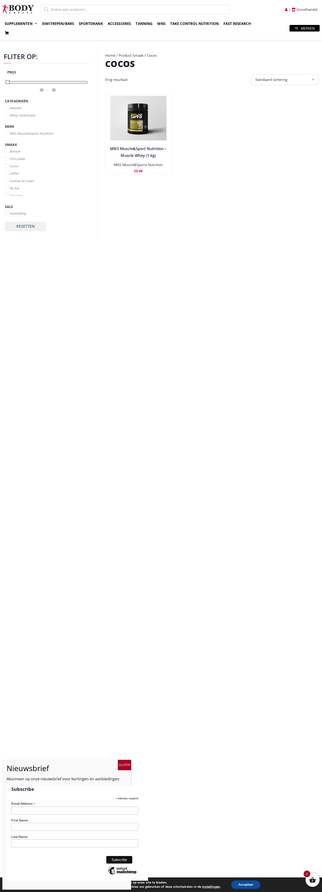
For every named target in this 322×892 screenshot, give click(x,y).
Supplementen (19, 23)
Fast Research (237, 23)
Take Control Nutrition (194, 23)
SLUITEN (124, 765)
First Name (19, 820)
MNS (161, 23)
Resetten (25, 226)
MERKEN (308, 28)
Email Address (23, 803)
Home (110, 55)
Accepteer (245, 884)
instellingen (211, 887)
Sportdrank (91, 23)
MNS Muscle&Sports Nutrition (138, 164)
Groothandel (307, 9)
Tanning (144, 23)
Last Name (19, 837)
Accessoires (119, 23)
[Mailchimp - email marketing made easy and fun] (122, 874)
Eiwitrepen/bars (58, 23)
